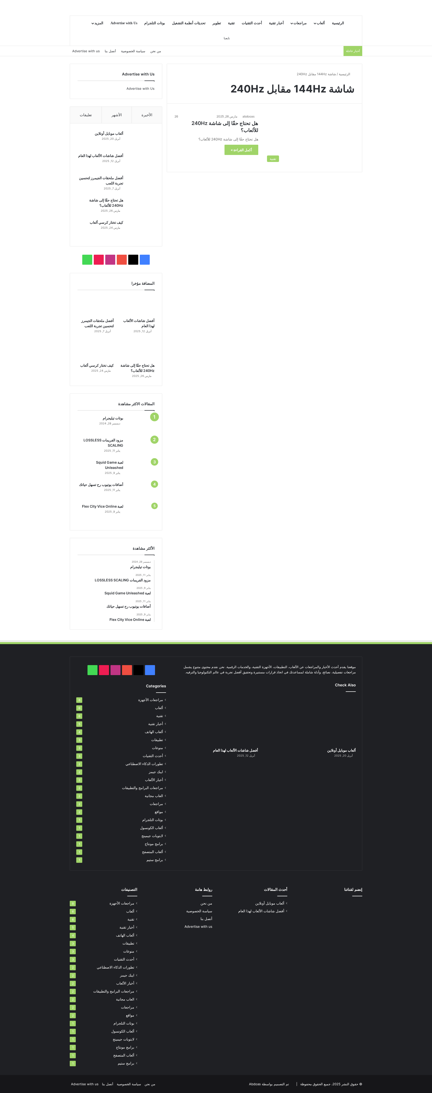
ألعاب (321, 23)
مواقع (159, 812)
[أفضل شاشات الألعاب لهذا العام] (140, 162)
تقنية (231, 23)
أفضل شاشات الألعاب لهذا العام (100, 155)
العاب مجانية (154, 796)
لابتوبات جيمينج (152, 836)
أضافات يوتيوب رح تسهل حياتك (101, 484)
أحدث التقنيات (252, 23)
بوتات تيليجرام (113, 418)
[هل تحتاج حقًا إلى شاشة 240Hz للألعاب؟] (140, 207)
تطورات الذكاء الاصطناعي (144, 764)
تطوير (216, 23)
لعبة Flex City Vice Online (102, 506)
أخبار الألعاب (154, 780)
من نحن (155, 51)
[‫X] (133, 260)
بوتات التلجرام (154, 23)
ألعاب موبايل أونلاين (109, 133)
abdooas (248, 116)
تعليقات (86, 114)
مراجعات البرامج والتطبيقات (142, 788)
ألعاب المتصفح (152, 852)
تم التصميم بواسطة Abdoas (269, 1084)
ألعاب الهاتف (154, 732)
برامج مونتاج (154, 844)
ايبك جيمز (156, 772)
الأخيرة (147, 114)
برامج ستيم (154, 860)
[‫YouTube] (122, 260)
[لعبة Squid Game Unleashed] (140, 469)
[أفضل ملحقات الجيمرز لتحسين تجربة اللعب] (140, 184)
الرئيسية (338, 23)
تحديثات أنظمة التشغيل (189, 23)
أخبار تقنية (276, 23)
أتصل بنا (110, 51)
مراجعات (300, 23)
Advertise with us (86, 51)
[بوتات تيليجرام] (140, 425)
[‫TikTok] (99, 260)
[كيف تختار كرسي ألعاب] (140, 229)
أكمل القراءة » (241, 150)
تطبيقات (157, 740)
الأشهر (117, 114)
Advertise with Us (123, 23)
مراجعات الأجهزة (150, 700)
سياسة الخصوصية (133, 51)
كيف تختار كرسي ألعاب (106, 222)
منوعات (157, 748)
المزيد (98, 23)
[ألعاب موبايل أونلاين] (140, 140)
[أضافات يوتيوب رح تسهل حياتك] (140, 491)
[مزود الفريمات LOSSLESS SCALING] (140, 447)
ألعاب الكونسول (151, 828)
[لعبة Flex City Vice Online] (140, 513)
